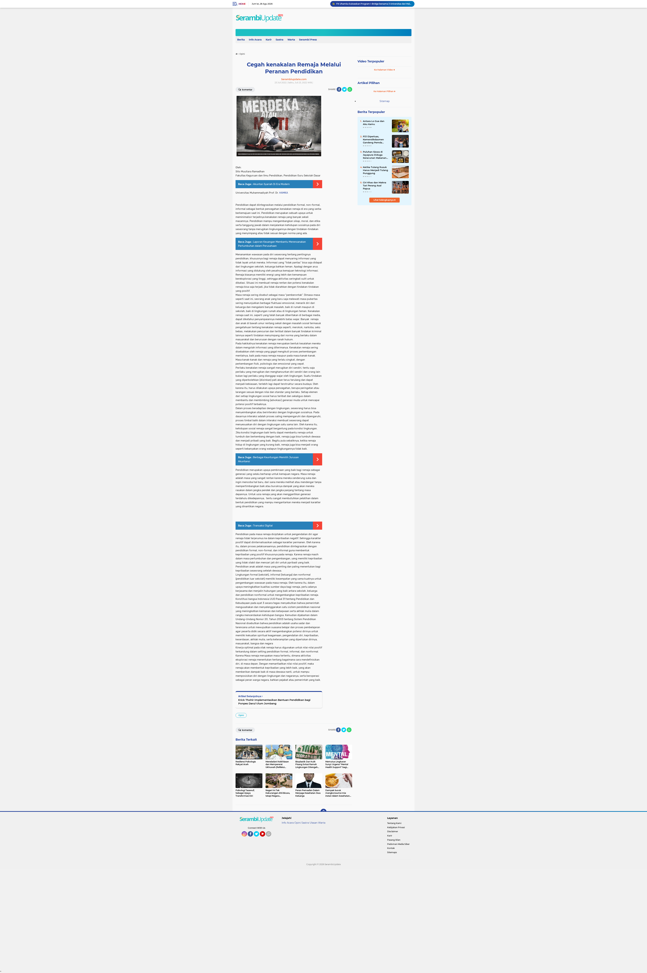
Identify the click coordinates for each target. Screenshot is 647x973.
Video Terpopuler (371, 61)
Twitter (258, 838)
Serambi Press (308, 39)
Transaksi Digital (263, 525)
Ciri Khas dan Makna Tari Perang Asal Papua (374, 185)
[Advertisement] (101, 919)
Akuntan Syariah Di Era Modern (271, 184)
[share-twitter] (344, 89)
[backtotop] (323, 812)
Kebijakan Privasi (396, 827)
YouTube (265, 838)
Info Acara (255, 39)
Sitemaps (392, 852)
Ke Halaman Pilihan (384, 91)
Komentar (246, 89)
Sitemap (385, 101)
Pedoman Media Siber (398, 844)
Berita (241, 39)
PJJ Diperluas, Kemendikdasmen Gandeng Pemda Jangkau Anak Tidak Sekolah (374, 139)
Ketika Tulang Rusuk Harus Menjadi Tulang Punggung (375, 170)
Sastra (279, 39)
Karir (269, 39)
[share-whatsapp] (349, 89)
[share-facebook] (339, 89)
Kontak (391, 848)
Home (242, 3)
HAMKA (283, 192)
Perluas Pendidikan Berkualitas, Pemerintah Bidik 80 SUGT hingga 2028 (372, 4)
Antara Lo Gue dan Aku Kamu (373, 122)
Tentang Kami (394, 823)
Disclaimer (392, 831)
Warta (291, 39)
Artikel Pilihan (369, 83)
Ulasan (313, 822)
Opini (241, 715)
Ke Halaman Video (383, 69)
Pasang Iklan (393, 840)
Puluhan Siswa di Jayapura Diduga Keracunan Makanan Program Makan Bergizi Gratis (374, 155)
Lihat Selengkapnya (384, 200)
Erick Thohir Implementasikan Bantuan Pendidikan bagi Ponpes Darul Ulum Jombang (274, 701)
